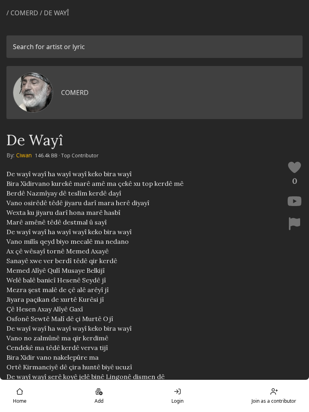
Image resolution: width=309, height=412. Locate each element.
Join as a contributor (273, 401)
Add (99, 401)
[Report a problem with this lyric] (294, 224)
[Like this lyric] (294, 167)
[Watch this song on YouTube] (294, 201)
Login (177, 401)
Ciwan (24, 155)
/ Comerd (23, 12)
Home (20, 401)
